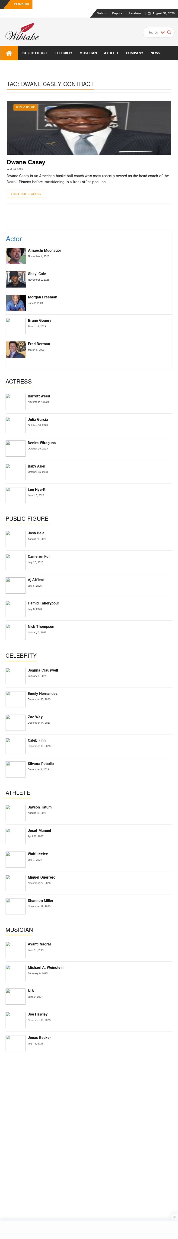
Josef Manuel (39, 830)
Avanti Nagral (39, 944)
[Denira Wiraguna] (15, 448)
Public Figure (35, 53)
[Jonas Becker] (15, 1043)
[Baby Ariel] (15, 472)
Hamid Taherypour (43, 603)
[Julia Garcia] (15, 425)
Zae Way (35, 717)
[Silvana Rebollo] (15, 769)
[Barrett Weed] (15, 402)
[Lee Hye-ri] (15, 495)
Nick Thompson (41, 626)
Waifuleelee (38, 854)
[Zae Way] (15, 723)
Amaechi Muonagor (44, 250)
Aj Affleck (36, 580)
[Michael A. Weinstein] (15, 973)
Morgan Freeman (42, 297)
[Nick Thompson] (15, 632)
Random (135, 13)
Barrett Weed (39, 396)
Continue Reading (26, 194)
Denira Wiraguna (42, 443)
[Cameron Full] (15, 562)
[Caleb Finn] (15, 746)
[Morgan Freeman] (16, 303)
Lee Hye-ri (37, 489)
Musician (88, 53)
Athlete (111, 53)
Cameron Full (39, 556)
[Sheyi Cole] (16, 279)
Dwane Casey (26, 162)
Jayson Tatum (40, 807)
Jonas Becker (39, 1037)
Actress (19, 381)
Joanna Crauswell (43, 670)
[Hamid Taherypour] (15, 609)
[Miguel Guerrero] (15, 883)
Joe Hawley (38, 1014)
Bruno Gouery (39, 320)
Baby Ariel (36, 466)
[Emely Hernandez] (15, 699)
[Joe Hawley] (15, 1020)
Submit (102, 13)
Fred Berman (39, 344)
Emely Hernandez (43, 693)
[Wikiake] (9, 53)
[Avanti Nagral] (15, 950)
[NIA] (15, 996)
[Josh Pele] (15, 539)
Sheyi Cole (37, 274)
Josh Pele (36, 533)
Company (134, 53)
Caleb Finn (37, 740)
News (155, 53)
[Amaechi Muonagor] (16, 256)
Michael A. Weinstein (46, 967)
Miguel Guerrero (42, 877)
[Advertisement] (91, 216)
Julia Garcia (38, 419)
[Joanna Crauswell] (15, 676)
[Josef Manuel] (15, 836)
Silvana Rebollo (41, 764)
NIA (31, 991)
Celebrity (63, 53)
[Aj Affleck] (15, 585)
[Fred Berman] (16, 349)
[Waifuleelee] (15, 860)
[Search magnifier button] (169, 32)
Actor (14, 238)
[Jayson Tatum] (15, 813)
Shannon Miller (40, 900)
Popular (118, 13)
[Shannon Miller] (15, 906)
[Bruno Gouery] (16, 326)
